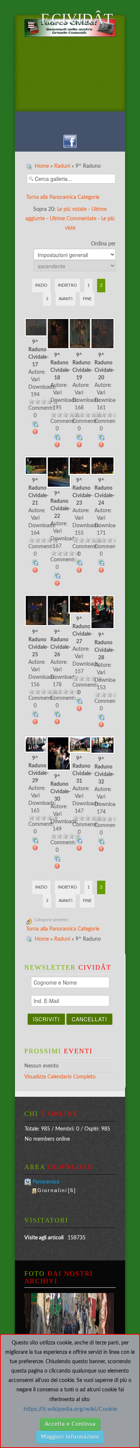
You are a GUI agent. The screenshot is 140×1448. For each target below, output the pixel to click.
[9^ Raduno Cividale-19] (79, 334)
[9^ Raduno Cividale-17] (35, 327)
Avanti (65, 299)
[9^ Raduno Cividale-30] (57, 754)
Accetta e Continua (70, 1424)
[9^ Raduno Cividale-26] (57, 611)
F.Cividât (78, 23)
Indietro (67, 285)
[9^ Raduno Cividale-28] (101, 613)
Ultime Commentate (73, 218)
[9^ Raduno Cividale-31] (79, 745)
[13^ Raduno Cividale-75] (69, 1315)
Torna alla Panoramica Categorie (62, 197)
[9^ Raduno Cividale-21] (35, 466)
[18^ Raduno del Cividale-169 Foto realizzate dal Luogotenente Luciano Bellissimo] (43, 1315)
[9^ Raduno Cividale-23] (79, 466)
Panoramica (45, 1182)
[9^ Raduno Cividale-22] (57, 473)
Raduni (62, 166)
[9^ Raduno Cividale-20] (101, 334)
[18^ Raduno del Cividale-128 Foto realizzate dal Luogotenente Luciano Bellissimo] (81, 1315)
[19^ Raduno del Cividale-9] (94, 1315)
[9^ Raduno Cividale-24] (101, 466)
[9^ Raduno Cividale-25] (35, 611)
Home (42, 166)
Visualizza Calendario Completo (60, 1077)
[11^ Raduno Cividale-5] (30, 1315)
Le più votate (72, 209)
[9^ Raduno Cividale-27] (79, 604)
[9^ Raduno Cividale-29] (35, 745)
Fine (87, 299)
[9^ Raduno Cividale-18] (57, 334)
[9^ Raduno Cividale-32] (101, 746)
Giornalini (56, 1190)
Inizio (41, 285)
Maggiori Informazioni (70, 1437)
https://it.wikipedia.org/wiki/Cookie (70, 1409)
